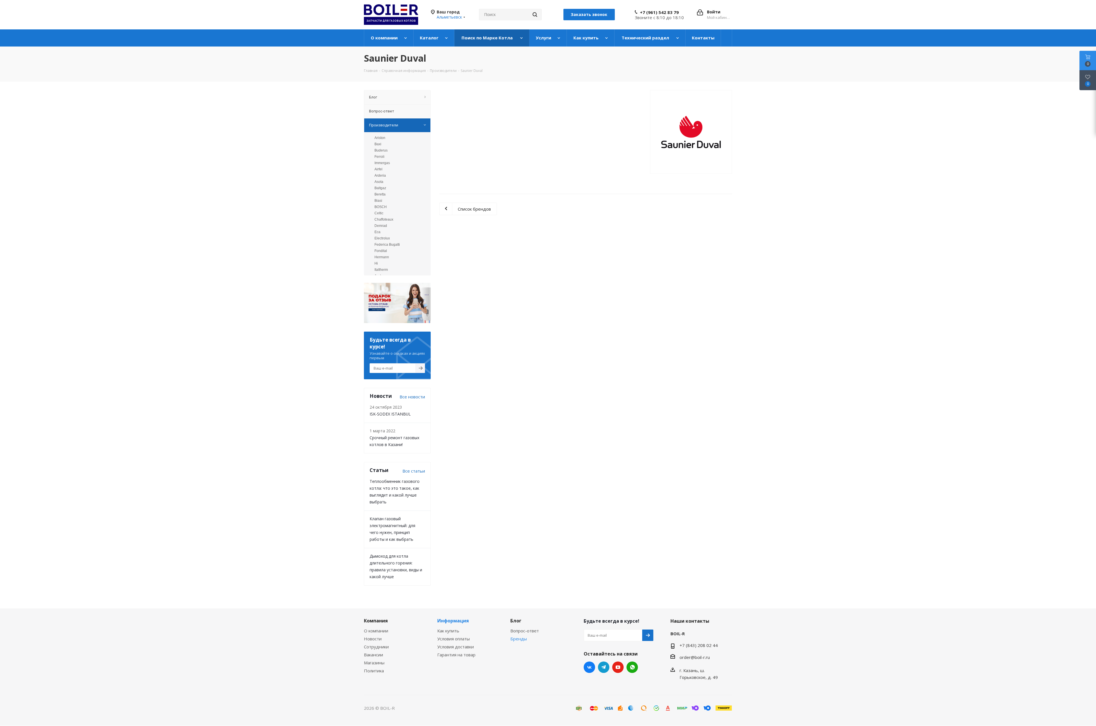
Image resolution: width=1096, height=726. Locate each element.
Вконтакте (589, 667)
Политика (374, 670)
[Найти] (535, 14)
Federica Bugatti (387, 245)
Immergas (382, 163)
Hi (376, 263)
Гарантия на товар (456, 655)
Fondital (380, 251)
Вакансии (373, 655)
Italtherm (381, 270)
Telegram (603, 667)
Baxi (377, 144)
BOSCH (380, 207)
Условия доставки (455, 647)
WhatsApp (632, 667)
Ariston (379, 138)
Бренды (518, 639)
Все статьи (413, 471)
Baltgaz (380, 188)
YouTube (618, 667)
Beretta (380, 194)
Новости (373, 639)
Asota (378, 182)
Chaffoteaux (383, 219)
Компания (376, 621)
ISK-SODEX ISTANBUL (390, 414)
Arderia (380, 176)
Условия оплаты (453, 639)
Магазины (374, 663)
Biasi (378, 201)
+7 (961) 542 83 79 (659, 12)
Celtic (378, 213)
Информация (453, 621)
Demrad (380, 226)
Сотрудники (376, 647)
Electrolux (382, 238)
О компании (376, 631)
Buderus (381, 150)
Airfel (378, 169)
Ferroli (379, 157)
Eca (377, 232)
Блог (515, 621)
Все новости (412, 397)
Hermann (381, 257)
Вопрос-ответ (524, 631)
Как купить (448, 631)
